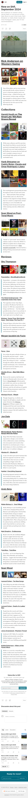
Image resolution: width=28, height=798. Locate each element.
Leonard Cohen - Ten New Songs (12, 581)
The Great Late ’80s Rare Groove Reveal (11, 116)
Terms (15, 787)
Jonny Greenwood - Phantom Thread (14, 631)
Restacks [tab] (11, 711)
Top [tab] (3, 730)
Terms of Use (21, 691)
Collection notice (22, 787)
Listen (24, 24)
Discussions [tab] (12, 730)
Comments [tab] (4, 711)
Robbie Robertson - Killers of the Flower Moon (12, 646)
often (20, 246)
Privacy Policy (14, 694)
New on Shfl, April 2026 (8, 745)
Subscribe (19, 2)
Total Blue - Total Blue (8, 550)
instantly (5, 248)
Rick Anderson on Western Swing (12, 62)
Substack (6, 795)
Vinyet (15, 394)
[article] (14, 737)
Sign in (25, 2)
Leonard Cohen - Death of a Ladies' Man (13, 607)
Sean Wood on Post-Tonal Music (11, 214)
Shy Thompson (8, 261)
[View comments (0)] (6, 28)
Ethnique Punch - (7, 394)
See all (4, 766)
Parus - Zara (5, 351)
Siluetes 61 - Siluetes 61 (9, 452)
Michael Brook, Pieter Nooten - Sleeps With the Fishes (12, 432)
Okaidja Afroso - (7, 372)
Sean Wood (7, 568)
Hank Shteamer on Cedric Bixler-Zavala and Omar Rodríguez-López (13, 164)
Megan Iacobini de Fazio (13, 336)
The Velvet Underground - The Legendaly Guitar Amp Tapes (11, 298)
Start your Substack (10, 791)
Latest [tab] (6, 730)
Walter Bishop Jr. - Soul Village (11, 504)
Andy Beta (6, 489)
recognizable (12, 248)
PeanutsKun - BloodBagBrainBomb (13, 277)
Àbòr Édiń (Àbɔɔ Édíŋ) (12, 373)
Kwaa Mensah (12, 381)
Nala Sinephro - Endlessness (11, 531)
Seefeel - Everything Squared (11, 471)
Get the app (21, 791)
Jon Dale (5, 416)
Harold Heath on (9, 114)
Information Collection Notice (16, 693)
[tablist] (7, 711)
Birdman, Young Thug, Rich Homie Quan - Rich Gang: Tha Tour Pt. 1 (13, 319)
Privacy (12, 787)
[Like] (2, 28)
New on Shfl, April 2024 (8, 734)
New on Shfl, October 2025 (9, 755)
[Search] (25, 729)
